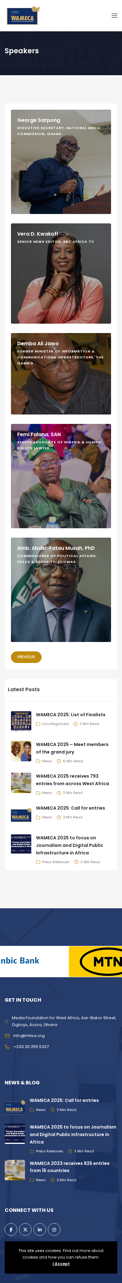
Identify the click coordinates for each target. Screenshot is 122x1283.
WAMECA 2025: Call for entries (70, 808)
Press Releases (55, 861)
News (47, 761)
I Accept (61, 1263)
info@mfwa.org (29, 1036)
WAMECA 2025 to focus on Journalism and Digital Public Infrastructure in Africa (69, 845)
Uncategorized (55, 723)
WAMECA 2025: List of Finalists (70, 715)
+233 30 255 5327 (31, 1047)
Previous (26, 657)
